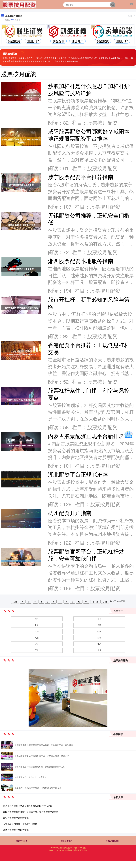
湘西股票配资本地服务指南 (80, 261)
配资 (99, 637)
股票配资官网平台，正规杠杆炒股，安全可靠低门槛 (86, 554)
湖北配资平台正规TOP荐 (78, 474)
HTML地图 (82, 847)
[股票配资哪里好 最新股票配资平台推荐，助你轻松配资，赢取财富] (7, 745)
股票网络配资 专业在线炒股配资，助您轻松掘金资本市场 (40, 766)
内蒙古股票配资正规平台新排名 (86, 436)
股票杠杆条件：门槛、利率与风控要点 (89, 393)
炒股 (99, 631)
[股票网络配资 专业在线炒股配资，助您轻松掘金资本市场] (7, 767)
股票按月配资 (21, 841)
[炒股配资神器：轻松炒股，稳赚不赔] (7, 777)
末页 (105, 601)
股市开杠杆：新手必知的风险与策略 (89, 302)
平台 (99, 619)
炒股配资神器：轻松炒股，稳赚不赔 (30, 777)
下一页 (95, 601)
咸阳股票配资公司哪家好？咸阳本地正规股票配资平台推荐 (89, 134)
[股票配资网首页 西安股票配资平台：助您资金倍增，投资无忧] (7, 756)
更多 (130, 15)
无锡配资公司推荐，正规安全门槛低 (89, 218)
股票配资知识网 (112, 841)
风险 (37, 637)
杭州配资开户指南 (70, 513)
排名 (99, 644)
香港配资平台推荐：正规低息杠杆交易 (89, 348)
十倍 (99, 650)
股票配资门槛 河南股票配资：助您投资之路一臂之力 (38, 787)
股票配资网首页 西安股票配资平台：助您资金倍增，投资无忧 (42, 756)
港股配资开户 (66, 841)
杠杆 (37, 619)
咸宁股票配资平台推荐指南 (80, 177)
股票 (99, 625)
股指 (37, 625)
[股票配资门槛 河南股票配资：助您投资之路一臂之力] (7, 787)
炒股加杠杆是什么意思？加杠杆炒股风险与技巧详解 (89, 89)
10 (79, 601)
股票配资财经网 (73, 850)
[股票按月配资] (19, 4)
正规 (37, 650)
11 (86, 601)
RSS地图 (73, 847)
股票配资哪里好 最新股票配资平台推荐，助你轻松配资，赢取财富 (44, 745)
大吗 (37, 631)
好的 (37, 644)
